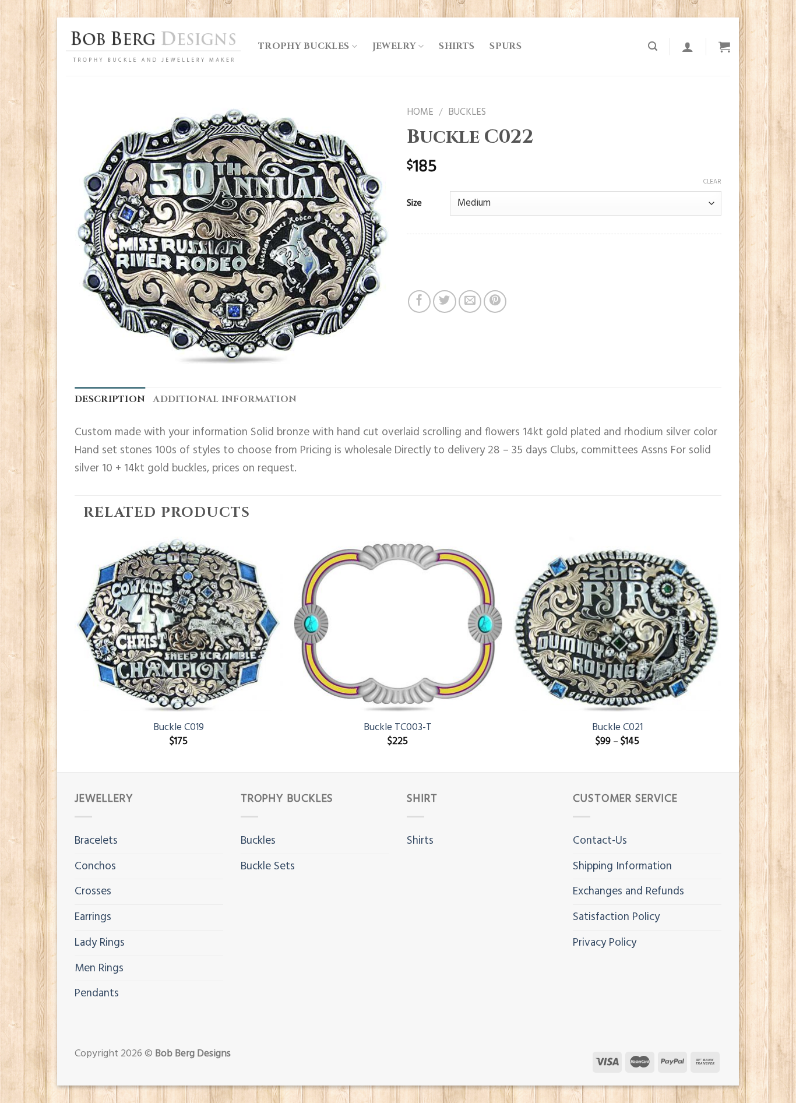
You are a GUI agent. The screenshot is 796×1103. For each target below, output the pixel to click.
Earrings (93, 917)
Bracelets (96, 841)
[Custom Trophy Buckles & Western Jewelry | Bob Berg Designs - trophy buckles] (153, 46)
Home (420, 112)
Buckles (467, 112)
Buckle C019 (178, 727)
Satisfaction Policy (616, 917)
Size (414, 203)
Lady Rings (100, 943)
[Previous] (75, 653)
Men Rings (99, 968)
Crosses (93, 891)
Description (110, 399)
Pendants (97, 993)
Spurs (505, 46)
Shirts (456, 46)
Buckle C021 (617, 727)
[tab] (110, 400)
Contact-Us (600, 841)
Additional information (225, 399)
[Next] (721, 653)
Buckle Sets (268, 866)
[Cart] (724, 46)
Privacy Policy (604, 943)
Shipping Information (622, 866)
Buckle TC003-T (398, 727)
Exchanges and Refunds (628, 891)
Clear (712, 182)
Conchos (95, 866)
